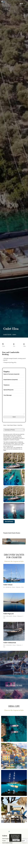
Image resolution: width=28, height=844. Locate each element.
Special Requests (8, 389)
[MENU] (22, 5)
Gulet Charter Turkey (7, 838)
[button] (17, 840)
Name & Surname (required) (11, 374)
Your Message (8, 395)
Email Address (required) (11, 379)
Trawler (4, 840)
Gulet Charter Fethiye (12, 425)
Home (4, 425)
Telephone (6, 385)
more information (15, 838)
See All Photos (9, 521)
